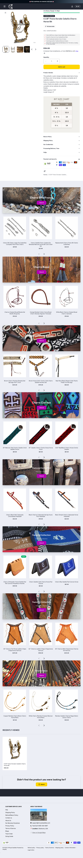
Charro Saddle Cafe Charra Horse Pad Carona (40, 582)
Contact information (70, 847)
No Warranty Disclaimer (12, 823)
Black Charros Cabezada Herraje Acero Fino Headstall (41, 515)
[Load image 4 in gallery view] (27, 49)
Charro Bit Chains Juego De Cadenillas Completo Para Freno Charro (14, 243)
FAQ (6, 810)
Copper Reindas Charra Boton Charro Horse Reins (14, 716)
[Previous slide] (32, 49)
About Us (8, 820)
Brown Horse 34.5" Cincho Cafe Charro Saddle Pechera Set (41, 381)
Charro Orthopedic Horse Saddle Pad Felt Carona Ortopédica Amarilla (14, 582)
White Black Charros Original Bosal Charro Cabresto (66, 313)
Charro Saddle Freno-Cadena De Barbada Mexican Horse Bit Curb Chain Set (40, 244)
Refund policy (31, 847)
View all (41, 202)
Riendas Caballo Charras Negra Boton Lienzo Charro (66, 716)
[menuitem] (16, 810)
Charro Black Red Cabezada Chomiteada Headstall (14, 515)
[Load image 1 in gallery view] (6, 49)
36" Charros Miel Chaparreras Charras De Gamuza (66, 649)
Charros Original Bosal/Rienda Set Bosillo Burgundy (15, 313)
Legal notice (31, 850)
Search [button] (43, 784)
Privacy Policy (9, 826)
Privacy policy (40, 847)
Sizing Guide (9, 836)
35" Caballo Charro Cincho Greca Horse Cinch (41, 448)
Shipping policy (59, 847)
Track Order (9, 834)
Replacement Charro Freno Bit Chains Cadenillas (66, 243)
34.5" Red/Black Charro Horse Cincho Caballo (66, 448)
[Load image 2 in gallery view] (13, 49)
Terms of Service (10, 828)
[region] (41, 1)
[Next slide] (36, 49)
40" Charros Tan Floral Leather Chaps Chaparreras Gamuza (14, 649)
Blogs (7, 831)
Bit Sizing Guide (50, 26)
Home (45, 174)
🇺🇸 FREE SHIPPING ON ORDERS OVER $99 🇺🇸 (41, 1)
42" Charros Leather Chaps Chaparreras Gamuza (41, 649)
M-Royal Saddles (12, 847)
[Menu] (4, 6)
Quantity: (46, 57)
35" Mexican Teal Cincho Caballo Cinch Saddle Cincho (15, 448)
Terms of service (49, 847)
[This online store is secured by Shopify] (47, 163)
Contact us (8, 818)
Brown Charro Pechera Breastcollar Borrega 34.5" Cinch (14, 381)
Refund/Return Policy (11, 815)
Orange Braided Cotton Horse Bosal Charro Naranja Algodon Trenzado (40, 313)
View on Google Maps (39, 832)
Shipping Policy (10, 812)
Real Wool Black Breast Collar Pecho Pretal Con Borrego (67, 381)
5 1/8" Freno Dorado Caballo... (58, 174)
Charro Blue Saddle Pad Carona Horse (66, 582)
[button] (77, 6)
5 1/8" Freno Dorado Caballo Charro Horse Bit (15, 764)
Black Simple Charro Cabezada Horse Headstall (66, 515)
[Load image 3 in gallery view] (20, 49)
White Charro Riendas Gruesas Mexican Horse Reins (41, 716)
